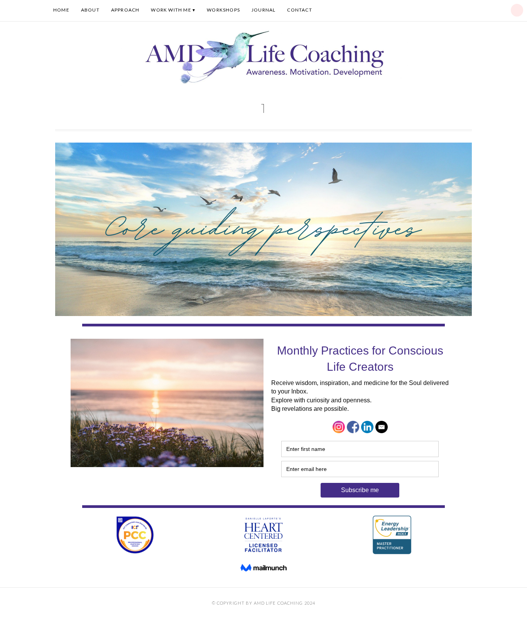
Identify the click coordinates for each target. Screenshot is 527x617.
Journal (263, 10)
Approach (125, 10)
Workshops (223, 10)
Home (61, 10)
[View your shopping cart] (517, 10)
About (90, 10)
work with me (171, 10)
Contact (299, 10)
